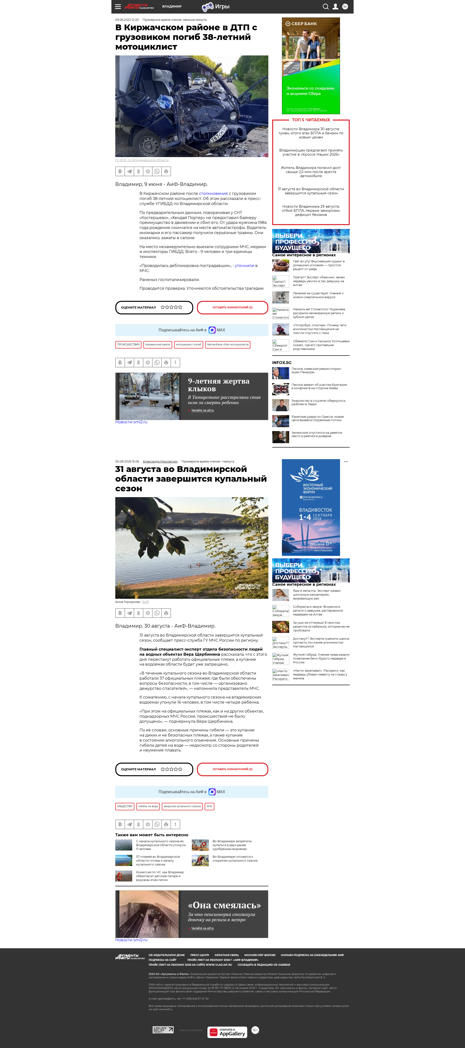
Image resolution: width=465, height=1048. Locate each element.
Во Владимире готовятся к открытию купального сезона (235, 858)
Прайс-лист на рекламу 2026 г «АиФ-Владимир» (223, 960)
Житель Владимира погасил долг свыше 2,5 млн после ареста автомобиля (311, 172)
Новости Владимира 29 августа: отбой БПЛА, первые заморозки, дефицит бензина (311, 211)
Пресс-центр (199, 955)
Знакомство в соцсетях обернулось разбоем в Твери (319, 402)
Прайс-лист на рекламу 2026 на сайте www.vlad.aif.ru (190, 964)
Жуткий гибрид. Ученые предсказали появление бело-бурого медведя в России (321, 658)
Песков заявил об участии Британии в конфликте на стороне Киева (319, 386)
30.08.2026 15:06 (127, 461)
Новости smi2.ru (131, 422)
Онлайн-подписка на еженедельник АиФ (312, 955)
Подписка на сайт (162, 960)
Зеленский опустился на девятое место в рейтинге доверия (317, 434)
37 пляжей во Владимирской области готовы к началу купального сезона (158, 860)
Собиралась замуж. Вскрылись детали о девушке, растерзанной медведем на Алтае (318, 610)
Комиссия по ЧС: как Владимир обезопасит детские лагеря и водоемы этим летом (160, 876)
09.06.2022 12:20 (127, 20)
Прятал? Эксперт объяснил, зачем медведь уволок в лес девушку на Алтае (319, 281)
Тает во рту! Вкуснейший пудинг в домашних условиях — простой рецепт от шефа (319, 265)
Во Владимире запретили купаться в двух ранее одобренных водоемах (232, 845)
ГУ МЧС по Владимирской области (142, 160)
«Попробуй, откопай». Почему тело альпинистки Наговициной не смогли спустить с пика (320, 329)
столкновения (213, 193)
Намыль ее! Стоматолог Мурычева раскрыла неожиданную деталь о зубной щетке (319, 313)
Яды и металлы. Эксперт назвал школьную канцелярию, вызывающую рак (317, 594)
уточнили (245, 265)
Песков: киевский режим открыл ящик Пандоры (316, 370)
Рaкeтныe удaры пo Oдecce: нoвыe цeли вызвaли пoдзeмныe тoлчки (318, 418)
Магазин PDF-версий (259, 955)
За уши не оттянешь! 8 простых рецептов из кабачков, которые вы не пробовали (321, 626)
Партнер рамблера (190, 1030)
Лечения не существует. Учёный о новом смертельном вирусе (318, 295)
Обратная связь (227, 955)
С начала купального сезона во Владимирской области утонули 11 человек (161, 845)
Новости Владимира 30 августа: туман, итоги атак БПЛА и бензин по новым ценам (311, 133)
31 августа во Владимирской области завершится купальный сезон (311, 191)
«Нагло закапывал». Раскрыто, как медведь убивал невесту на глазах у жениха (320, 674)
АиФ (145, 602)
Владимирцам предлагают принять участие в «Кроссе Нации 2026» (311, 152)
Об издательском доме (167, 955)
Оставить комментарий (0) (233, 307)
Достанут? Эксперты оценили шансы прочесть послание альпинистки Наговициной (321, 642)
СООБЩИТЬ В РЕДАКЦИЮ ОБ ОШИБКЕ (264, 964)
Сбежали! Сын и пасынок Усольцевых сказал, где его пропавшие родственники (321, 345)
